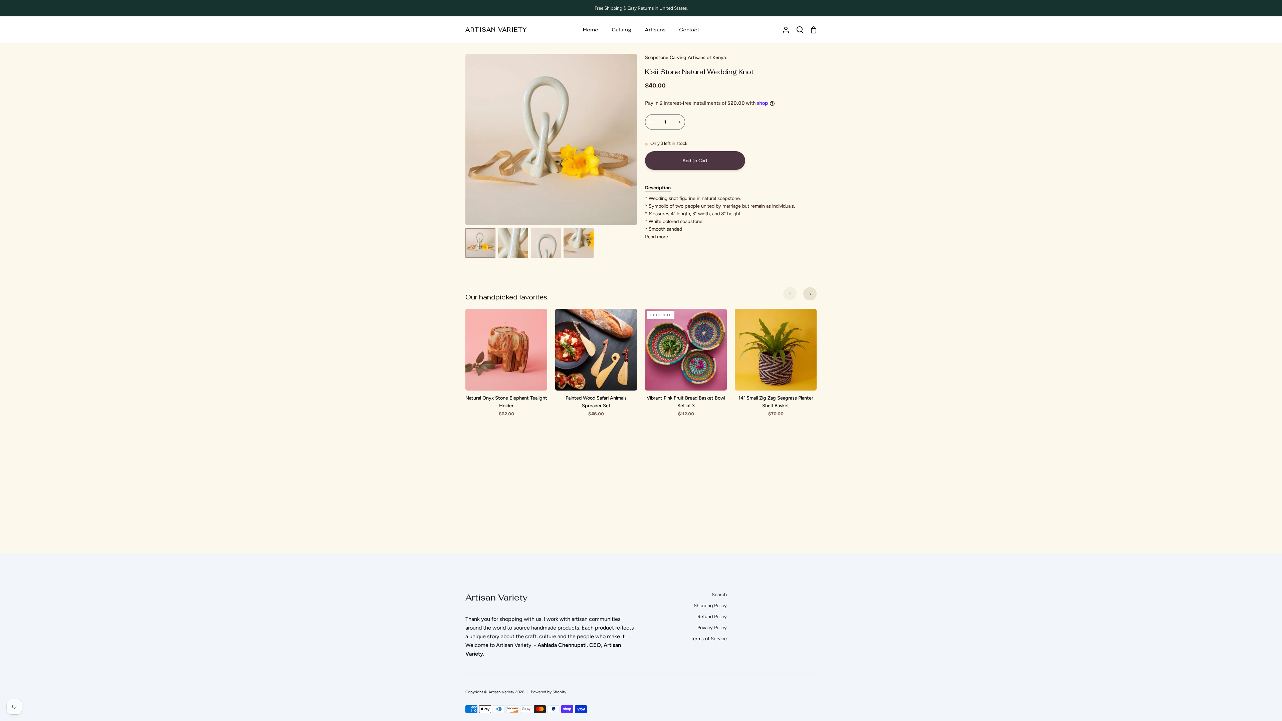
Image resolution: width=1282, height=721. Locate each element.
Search (719, 594)
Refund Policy (712, 617)
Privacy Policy (712, 628)
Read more (656, 237)
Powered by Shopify (548, 692)
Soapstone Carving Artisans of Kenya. (686, 57)
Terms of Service (709, 639)
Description (658, 188)
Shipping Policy (710, 606)
